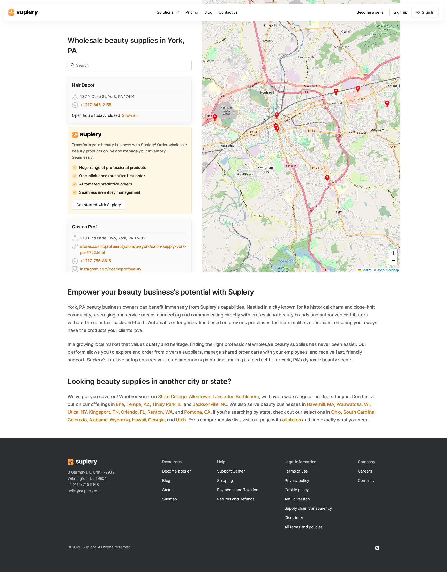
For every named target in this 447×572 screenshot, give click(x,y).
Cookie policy (297, 489)
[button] (277, 115)
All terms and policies (304, 526)
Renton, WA (160, 412)
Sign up (400, 12)
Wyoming (120, 419)
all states (291, 419)
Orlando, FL (133, 412)
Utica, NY (77, 412)
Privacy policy (297, 480)
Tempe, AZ (138, 404)
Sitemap (169, 499)
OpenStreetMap (388, 270)
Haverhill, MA (320, 404)
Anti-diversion (297, 499)
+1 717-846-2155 (95, 104)
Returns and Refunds (236, 499)
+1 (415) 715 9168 (83, 484)
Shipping (225, 480)
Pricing (191, 12)
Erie (120, 404)
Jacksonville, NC (210, 404)
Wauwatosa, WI (353, 404)
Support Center (231, 471)
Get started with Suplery (98, 204)
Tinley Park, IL (167, 404)
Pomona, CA (197, 412)
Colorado (77, 419)
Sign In (428, 12)
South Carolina (358, 412)
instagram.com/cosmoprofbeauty (110, 269)
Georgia (156, 419)
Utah (181, 419)
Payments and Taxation (237, 489)
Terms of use (296, 471)
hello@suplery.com (85, 490)
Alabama (98, 419)
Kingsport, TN (104, 412)
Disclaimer (294, 517)
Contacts (366, 480)
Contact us (228, 12)
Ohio (336, 412)
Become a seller (370, 12)
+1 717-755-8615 (95, 260)
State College (172, 396)
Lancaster (223, 396)
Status (168, 489)
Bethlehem (247, 396)
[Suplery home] (23, 12)
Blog (208, 12)
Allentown (199, 396)
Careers (365, 471)
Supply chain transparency (308, 508)
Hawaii (139, 419)
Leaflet (366, 270)
